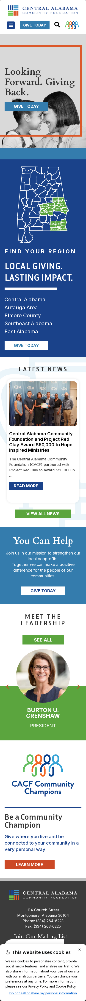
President (43, 725)
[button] (11, 25)
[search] (57, 24)
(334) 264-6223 (50, 921)
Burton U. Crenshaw (43, 713)
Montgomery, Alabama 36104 (43, 915)
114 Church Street (43, 910)
